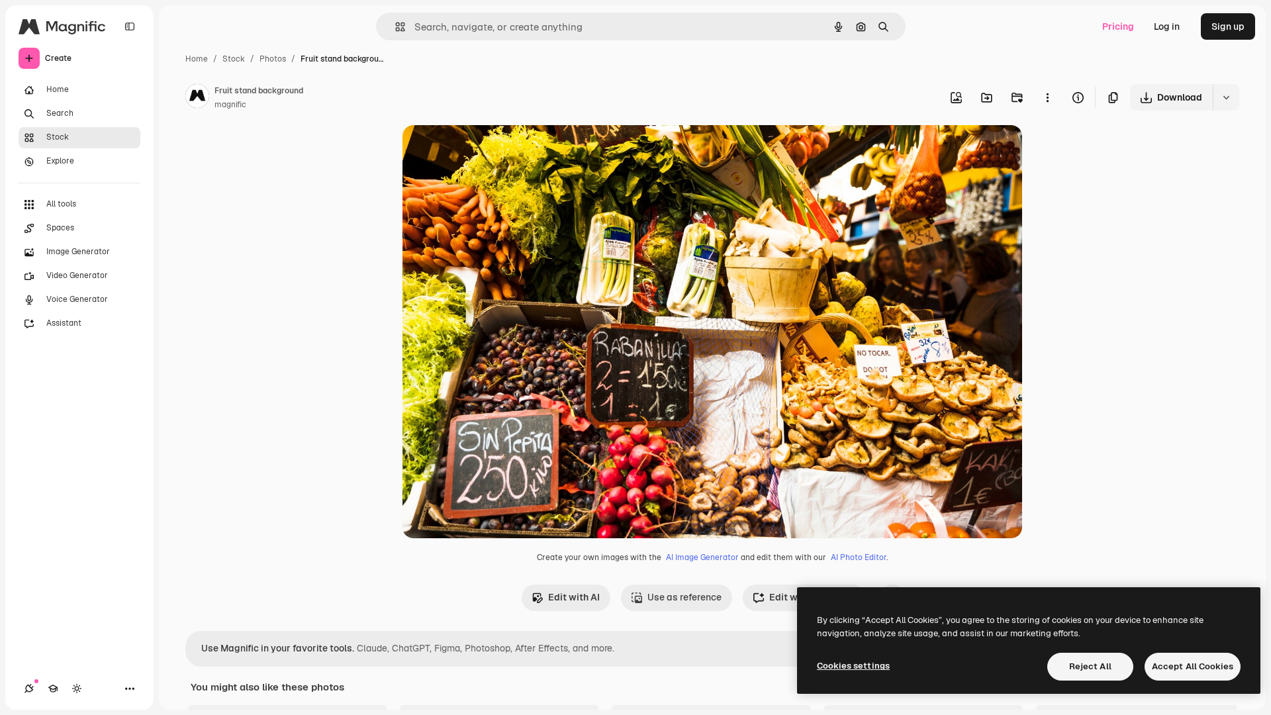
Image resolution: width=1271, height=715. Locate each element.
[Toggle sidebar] (129, 26)
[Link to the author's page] (197, 98)
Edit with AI (574, 597)
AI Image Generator (702, 557)
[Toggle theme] (76, 688)
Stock (233, 59)
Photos (272, 59)
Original (487, 150)
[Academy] (53, 688)
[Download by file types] (1226, 97)
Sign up (1228, 26)
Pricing (1118, 26)
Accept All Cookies (1192, 666)
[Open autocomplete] (395, 27)
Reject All (1090, 666)
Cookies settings (853, 665)
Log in (1167, 26)
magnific (230, 104)
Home (196, 59)
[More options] (1047, 97)
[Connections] (29, 688)
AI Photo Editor (858, 557)
